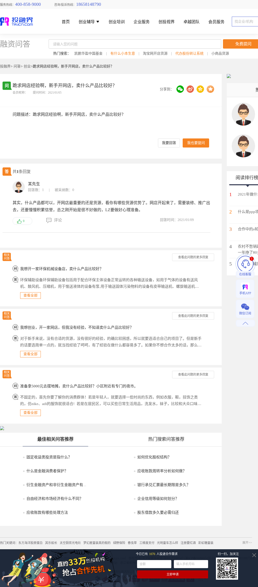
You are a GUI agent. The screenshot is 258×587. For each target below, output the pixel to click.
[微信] (180, 89)
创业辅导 (87, 22)
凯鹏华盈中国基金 (88, 53)
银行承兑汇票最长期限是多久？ (162, 485)
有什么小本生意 (122, 53)
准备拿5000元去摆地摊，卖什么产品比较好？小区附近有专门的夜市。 (79, 386)
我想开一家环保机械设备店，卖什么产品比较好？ (61, 269)
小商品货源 (220, 53)
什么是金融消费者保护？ (45, 471)
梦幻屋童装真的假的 (97, 543)
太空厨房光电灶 (70, 543)
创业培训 (117, 22)
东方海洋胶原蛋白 (30, 543)
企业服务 (142, 22)
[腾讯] (200, 89)
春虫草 (132, 543)
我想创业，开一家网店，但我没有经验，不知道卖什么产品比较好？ (77, 327)
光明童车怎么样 (167, 543)
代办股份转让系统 (189, 53)
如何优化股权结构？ (152, 457)
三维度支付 (146, 543)
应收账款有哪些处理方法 (45, 512)
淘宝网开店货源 (155, 53)
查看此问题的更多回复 (193, 257)
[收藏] (210, 89)
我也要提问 (196, 143)
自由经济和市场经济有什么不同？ (53, 499)
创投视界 (166, 22)
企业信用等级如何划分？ (156, 499)
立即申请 (173, 574)
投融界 (5, 66)
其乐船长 (51, 543)
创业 (27, 66)
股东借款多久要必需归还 (156, 512)
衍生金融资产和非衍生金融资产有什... (56, 485)
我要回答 (169, 143)
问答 (17, 66)
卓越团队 (191, 22)
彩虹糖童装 (205, 543)
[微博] (190, 89)
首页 (66, 22)
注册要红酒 (188, 543)
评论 (58, 220)
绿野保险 (119, 543)
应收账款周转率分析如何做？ (160, 471)
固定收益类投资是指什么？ (47, 457)
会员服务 (216, 22)
